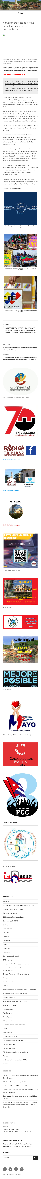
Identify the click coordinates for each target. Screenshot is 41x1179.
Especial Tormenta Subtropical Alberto (16, 974)
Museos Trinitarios (9, 997)
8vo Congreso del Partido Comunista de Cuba (18, 905)
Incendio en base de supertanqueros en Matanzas (19, 990)
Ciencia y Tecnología (10, 913)
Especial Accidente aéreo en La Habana (16, 964)
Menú (21, 13)
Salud (5, 1029)
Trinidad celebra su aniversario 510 (14, 1082)
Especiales (6, 978)
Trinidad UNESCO (9, 1048)
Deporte (5, 944)
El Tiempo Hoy (8, 960)
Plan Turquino (7, 1013)
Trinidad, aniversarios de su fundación (15, 1052)
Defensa (6, 936)
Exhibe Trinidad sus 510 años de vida (15, 1086)
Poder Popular (7, 1017)
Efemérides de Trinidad (11, 956)
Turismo (5, 1056)
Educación (6, 952)
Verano (5, 1064)
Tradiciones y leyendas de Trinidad (14, 1040)
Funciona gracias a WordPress (12, 1174)
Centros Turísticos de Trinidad (13, 909)
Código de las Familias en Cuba (13, 917)
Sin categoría (7, 1032)
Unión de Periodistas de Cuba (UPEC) (15, 1060)
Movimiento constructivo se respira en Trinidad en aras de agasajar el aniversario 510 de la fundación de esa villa (20, 1105)
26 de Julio (6, 901)
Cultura (5, 925)
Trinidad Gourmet (9, 1044)
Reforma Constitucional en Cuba (14, 1025)
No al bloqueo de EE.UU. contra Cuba (15, 1001)
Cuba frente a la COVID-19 (11, 921)
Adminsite (19, 20)
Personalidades (8, 1009)
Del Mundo (10, 324)
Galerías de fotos (8, 982)
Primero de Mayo (8, 1021)
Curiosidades (7, 929)
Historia (5, 986)
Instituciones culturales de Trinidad (15, 993)
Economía (6, 948)
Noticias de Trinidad (9, 1005)
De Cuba (6, 933)
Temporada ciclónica (10, 1036)
